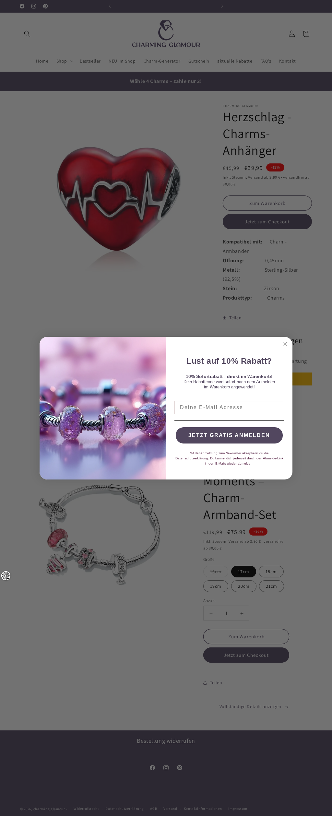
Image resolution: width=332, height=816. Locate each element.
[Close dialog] (285, 344)
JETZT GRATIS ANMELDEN (229, 435)
